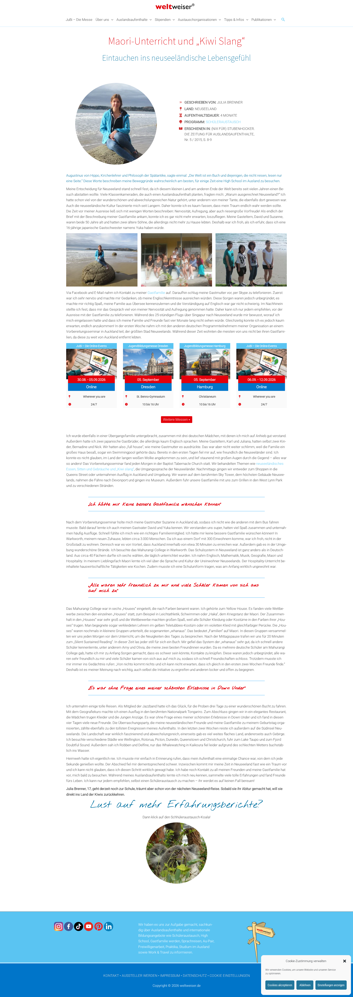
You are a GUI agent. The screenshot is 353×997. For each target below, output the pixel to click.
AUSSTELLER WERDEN (139, 976)
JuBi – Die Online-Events (91, 346)
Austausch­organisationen (197, 20)
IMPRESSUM (170, 976)
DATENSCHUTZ (195, 976)
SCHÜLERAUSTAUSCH (223, 122)
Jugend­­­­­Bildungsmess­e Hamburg (205, 346)
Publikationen (261, 20)
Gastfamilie (156, 293)
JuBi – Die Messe (79, 20)
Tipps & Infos (234, 20)
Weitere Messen (176, 419)
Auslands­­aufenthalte (131, 20)
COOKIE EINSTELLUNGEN (230, 976)
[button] (345, 961)
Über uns (102, 20)
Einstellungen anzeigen (331, 985)
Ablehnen (305, 985)
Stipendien (163, 20)
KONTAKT (111, 976)
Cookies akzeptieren (280, 985)
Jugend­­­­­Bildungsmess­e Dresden (148, 346)
